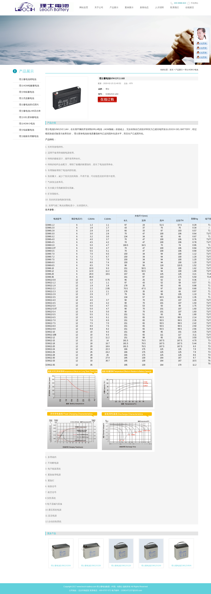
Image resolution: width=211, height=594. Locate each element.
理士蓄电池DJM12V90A (181, 566)
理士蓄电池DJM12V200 (61, 566)
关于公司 (99, 7)
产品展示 (114, 7)
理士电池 (49, 129)
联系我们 (174, 7)
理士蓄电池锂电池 (27, 79)
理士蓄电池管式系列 (28, 104)
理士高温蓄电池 (26, 98)
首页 (171, 70)
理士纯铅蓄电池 (26, 92)
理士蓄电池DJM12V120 (121, 566)
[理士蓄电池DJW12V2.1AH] (66, 98)
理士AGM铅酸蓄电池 (29, 85)
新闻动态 (144, 7)
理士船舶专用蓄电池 (28, 136)
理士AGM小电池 (27, 123)
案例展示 (129, 7)
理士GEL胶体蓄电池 (28, 117)
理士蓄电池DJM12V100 (151, 566)
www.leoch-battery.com (86, 587)
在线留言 (189, 7)
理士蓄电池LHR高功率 (30, 111)
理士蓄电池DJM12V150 (91, 566)
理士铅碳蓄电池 (26, 130)
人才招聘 (159, 7)
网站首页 (83, 7)
